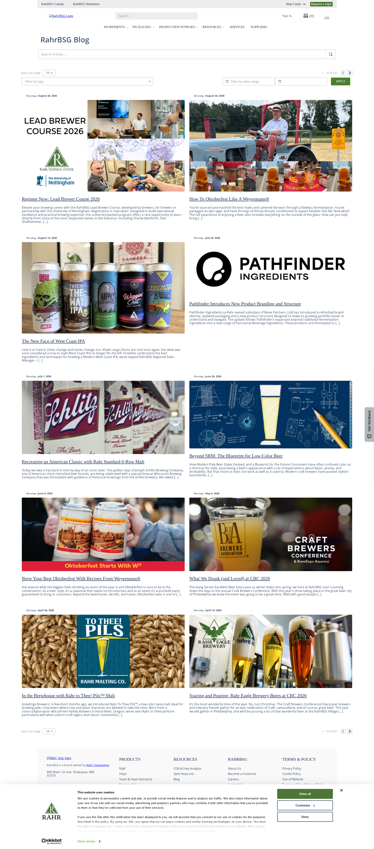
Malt (122, 768)
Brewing (31, 95)
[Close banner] (341, 790)
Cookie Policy (291, 774)
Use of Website (292, 779)
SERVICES (237, 27)
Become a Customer (242, 774)
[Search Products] (192, 16)
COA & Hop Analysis (187, 768)
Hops (123, 774)
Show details (86, 841)
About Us (234, 768)
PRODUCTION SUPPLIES (177, 27)
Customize (302, 805)
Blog (177, 779)
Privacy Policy (291, 768)
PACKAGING (142, 27)
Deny (305, 816)
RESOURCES (212, 27)
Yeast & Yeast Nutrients (135, 779)
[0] (324, 16)
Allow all (305, 794)
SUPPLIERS (259, 27)
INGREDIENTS (114, 27)
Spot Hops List (184, 774)
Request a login (321, 4)
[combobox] (157, 16)
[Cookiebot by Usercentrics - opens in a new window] (52, 841)
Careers (233, 779)
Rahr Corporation (97, 765)
